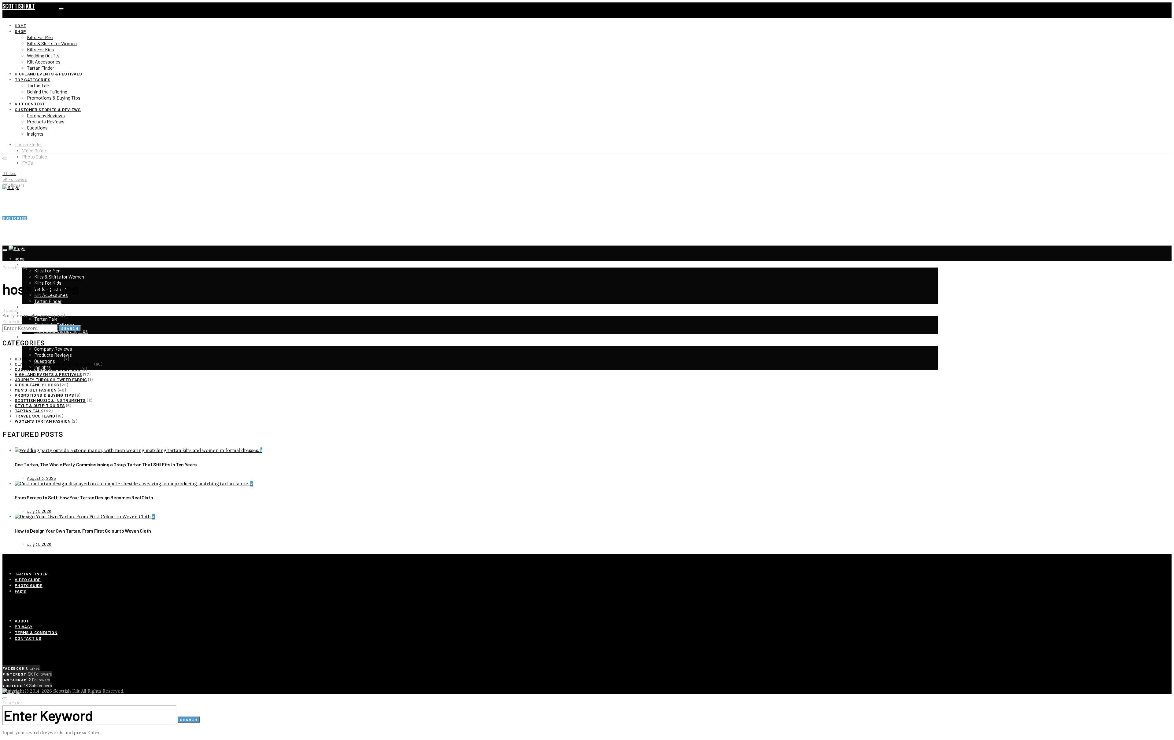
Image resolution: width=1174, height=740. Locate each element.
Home (20, 25)
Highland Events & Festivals (48, 73)
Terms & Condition (36, 632)
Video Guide (34, 150)
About (22, 620)
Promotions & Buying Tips (53, 97)
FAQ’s (27, 163)
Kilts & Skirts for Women (52, 43)
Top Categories (32, 79)
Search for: (13, 321)
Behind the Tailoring (47, 91)
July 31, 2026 (39, 511)
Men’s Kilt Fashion (36, 389)
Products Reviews (46, 121)
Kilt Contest (30, 103)
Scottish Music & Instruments (50, 400)
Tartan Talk (38, 85)
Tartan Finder (40, 68)
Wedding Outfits (43, 55)
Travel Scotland (35, 415)
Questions (37, 127)
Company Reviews (46, 115)
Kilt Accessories (44, 61)
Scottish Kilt (18, 5)
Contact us (28, 638)
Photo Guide (34, 156)
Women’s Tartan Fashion (43, 421)
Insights (35, 134)
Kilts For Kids (40, 49)
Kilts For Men (40, 37)
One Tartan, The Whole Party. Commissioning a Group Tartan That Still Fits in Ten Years (106, 464)
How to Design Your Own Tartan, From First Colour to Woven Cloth (83, 531)
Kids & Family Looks (37, 384)
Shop (20, 31)
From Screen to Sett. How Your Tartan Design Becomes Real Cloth (84, 497)
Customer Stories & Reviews (48, 109)
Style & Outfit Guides (40, 405)
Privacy (23, 626)
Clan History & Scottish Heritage (54, 363)
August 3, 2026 (41, 478)
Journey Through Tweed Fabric (51, 379)
